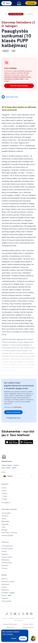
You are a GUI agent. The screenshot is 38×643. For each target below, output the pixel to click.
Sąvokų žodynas (7, 557)
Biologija (4, 530)
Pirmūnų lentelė (7, 563)
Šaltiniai (4, 551)
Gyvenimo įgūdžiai (7, 535)
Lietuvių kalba (6, 513)
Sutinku (22, 638)
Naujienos (5, 554)
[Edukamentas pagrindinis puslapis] (19, 457)
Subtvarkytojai (10, 627)
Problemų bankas (7, 549)
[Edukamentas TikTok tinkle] (7, 614)
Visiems (4, 488)
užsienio (5, 51)
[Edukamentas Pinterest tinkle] (27, 614)
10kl (13, 51)
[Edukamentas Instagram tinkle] (11, 614)
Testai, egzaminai (7, 546)
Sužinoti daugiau (7, 634)
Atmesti (13, 638)
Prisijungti (31, 3)
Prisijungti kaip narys (14, 418)
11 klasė (4, 496)
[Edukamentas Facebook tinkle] (31, 614)
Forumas (4, 568)
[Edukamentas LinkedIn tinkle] (19, 614)
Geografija (5, 524)
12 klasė (4, 499)
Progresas (5, 565)
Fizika (3, 527)
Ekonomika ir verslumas (9, 533)
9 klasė (4, 490)
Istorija (4, 519)
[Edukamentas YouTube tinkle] (15, 614)
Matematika (5, 521)
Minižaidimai (5, 560)
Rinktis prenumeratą (13, 412)
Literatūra (5, 516)
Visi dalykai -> (6, 502)
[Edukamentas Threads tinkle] (23, 614)
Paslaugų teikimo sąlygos (10, 624)
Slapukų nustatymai (28, 627)
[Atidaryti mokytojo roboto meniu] (33, 638)
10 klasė (4, 493)
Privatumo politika (28, 624)
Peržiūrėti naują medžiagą (19, 86)
